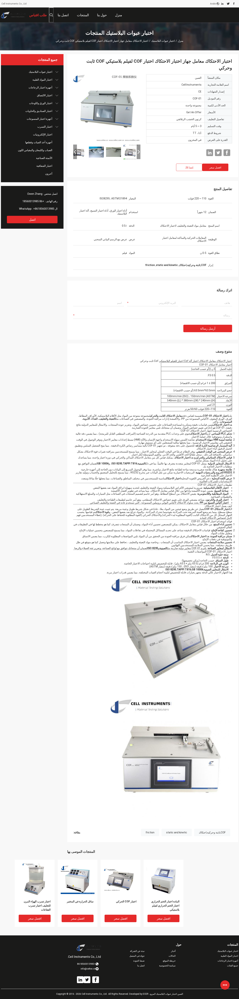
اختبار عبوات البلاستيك (163, 40)
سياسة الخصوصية (167, 965)
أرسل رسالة (207, 328)
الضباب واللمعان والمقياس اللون (35, 150)
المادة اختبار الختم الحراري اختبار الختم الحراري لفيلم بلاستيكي (165, 905)
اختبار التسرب (44, 126)
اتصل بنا (141, 965)
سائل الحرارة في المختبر (80, 901)
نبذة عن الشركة (137, 951)
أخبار (173, 951)
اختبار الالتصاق (44, 95)
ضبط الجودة (139, 960)
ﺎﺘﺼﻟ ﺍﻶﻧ (189, 167)
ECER (145, 994)
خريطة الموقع (169, 960)
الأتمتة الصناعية (44, 157)
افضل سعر (215, 167)
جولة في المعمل (137, 956)
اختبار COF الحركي (126, 901)
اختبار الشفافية (44, 165)
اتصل (32, 219)
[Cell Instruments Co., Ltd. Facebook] (234, 3)
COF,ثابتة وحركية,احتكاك (212, 832)
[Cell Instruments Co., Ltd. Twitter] (228, 3)
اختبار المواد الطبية (42, 79)
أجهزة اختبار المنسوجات (39, 118)
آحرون (48, 173)
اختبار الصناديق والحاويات (38, 110)
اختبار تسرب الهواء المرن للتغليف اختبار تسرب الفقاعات (37, 905)
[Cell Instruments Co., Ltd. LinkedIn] (222, 3)
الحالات (172, 956)
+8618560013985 (43, 208)
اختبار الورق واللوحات (40, 103)
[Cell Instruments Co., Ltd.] (13, 14)
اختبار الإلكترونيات (42, 134)
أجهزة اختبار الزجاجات (40, 87)
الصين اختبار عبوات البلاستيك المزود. (165, 994)
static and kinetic (176, 832)
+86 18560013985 (33, 201)
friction (150, 832)
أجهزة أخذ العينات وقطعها (38, 142)
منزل (180, 40)
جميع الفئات (232, 965)
